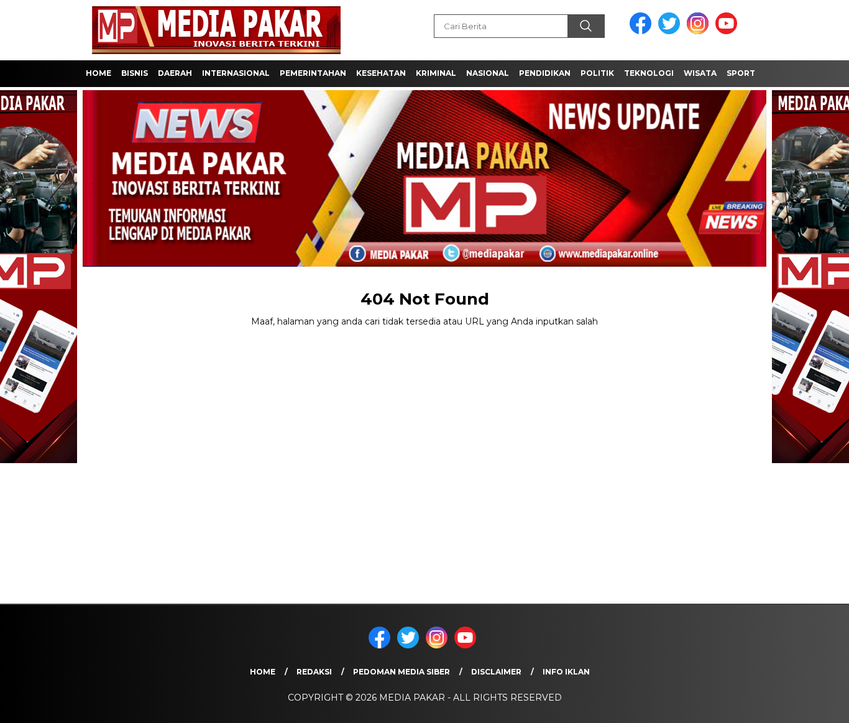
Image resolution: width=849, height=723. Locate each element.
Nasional (487, 73)
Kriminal (436, 73)
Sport (741, 73)
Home (98, 73)
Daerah (175, 73)
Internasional (236, 73)
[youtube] (728, 31)
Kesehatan (381, 73)
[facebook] (643, 31)
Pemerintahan (313, 73)
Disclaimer (496, 671)
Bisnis (134, 73)
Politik (597, 73)
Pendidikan (545, 73)
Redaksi (314, 671)
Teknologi (649, 73)
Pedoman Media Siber (401, 671)
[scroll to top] (813, 704)
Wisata (700, 73)
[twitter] (671, 31)
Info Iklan (566, 671)
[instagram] (700, 31)
